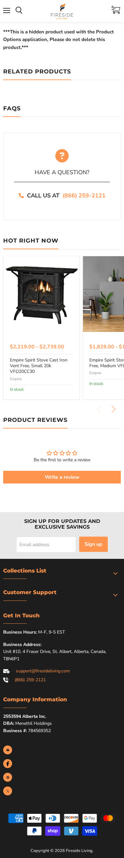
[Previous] (99, 409)
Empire (16, 378)
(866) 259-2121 (84, 195)
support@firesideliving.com (43, 671)
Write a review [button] (62, 477)
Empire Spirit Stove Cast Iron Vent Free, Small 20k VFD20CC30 (38, 366)
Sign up (93, 544)
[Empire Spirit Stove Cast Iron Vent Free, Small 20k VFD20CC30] (41, 294)
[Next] (113, 409)
